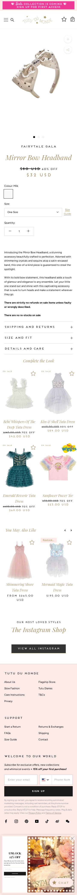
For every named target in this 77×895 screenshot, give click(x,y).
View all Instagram (39, 649)
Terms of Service (53, 813)
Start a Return (12, 726)
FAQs (7, 733)
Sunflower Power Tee (58, 495)
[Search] (12, 20)
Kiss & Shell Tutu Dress (58, 421)
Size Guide (67, 212)
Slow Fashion (12, 688)
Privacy (8, 701)
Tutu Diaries (45, 688)
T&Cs (41, 694)
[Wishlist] (33, 373)
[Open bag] (72, 19)
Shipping (43, 733)
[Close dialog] (72, 838)
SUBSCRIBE (15, 873)
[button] (65, 530)
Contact (43, 739)
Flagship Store (46, 682)
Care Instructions (14, 694)
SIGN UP (38, 791)
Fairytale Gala (38, 146)
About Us (9, 682)
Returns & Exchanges (51, 726)
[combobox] (46, 780)
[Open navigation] (6, 20)
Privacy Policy (35, 813)
